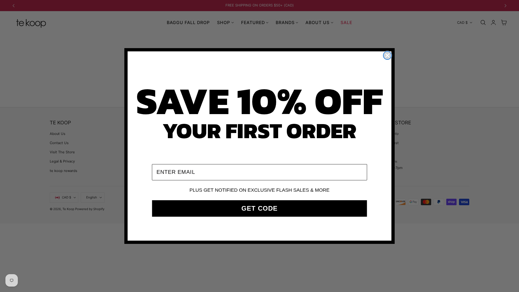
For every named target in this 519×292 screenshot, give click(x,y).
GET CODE (259, 208)
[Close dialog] (387, 55)
